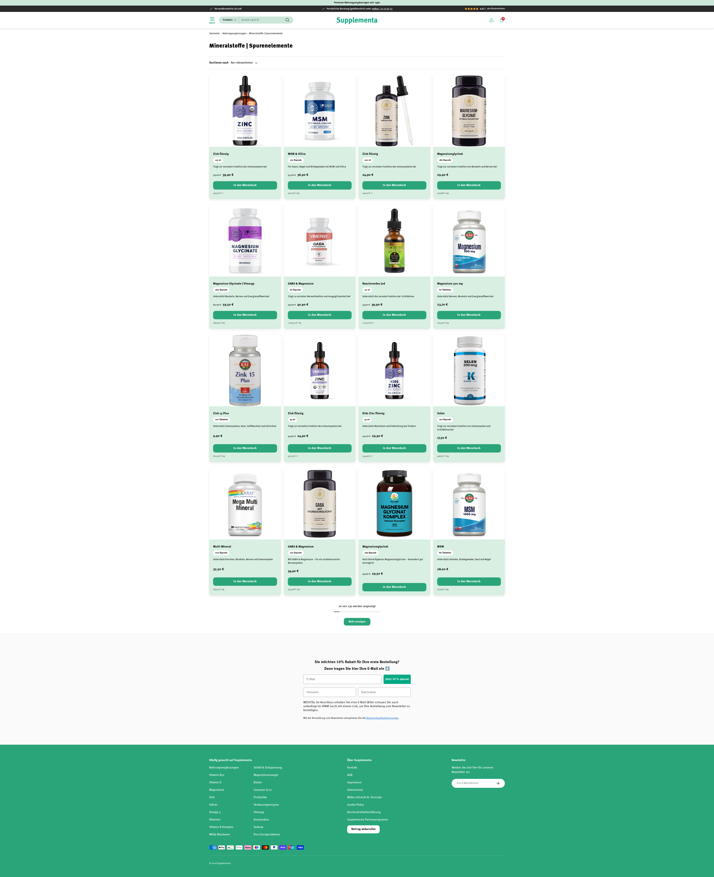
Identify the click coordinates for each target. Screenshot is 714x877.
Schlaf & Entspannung (268, 767)
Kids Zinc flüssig (373, 413)
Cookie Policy (355, 804)
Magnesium (216, 790)
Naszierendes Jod (373, 283)
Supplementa (223, 863)
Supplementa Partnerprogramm (367, 819)
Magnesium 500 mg (450, 283)
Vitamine (214, 819)
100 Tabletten (221, 420)
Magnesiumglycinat (450, 154)
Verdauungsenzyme (266, 804)
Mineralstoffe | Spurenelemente (266, 33)
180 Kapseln (445, 160)
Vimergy (259, 812)
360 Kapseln (221, 290)
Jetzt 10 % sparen (397, 679)
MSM (440, 546)
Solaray (258, 827)
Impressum (354, 782)
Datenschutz (355, 790)
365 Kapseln (370, 553)
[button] (501, 20)
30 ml (367, 290)
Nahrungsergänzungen (234, 33)
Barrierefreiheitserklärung (364, 812)
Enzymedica (261, 819)
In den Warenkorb (245, 185)
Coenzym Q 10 (263, 790)
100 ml (367, 160)
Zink (212, 797)
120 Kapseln (296, 160)
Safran (213, 804)
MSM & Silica (296, 154)
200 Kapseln (221, 553)
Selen (441, 413)
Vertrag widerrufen (363, 829)
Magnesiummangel (266, 775)
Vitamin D (215, 782)
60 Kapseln (295, 290)
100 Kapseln (445, 420)
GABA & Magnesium (301, 283)
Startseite (214, 33)
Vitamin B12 (216, 775)
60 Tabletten (445, 290)
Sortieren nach (219, 62)
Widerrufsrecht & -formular (364, 797)
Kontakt (352, 767)
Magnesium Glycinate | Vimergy (233, 283)
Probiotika (260, 797)
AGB (350, 775)
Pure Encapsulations (267, 834)
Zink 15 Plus (221, 413)
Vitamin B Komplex (221, 827)
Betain (258, 782)
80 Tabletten (445, 553)
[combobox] (256, 20)
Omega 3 (215, 812)
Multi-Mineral (222, 546)
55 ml (292, 420)
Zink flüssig (221, 154)
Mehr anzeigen (357, 621)
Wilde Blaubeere (219, 834)
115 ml (218, 160)
